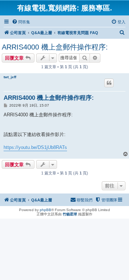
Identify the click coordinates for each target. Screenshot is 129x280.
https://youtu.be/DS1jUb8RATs (35, 147)
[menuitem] (21, 22)
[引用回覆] (109, 83)
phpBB (45, 210)
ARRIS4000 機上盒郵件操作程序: (55, 47)
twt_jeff (10, 77)
